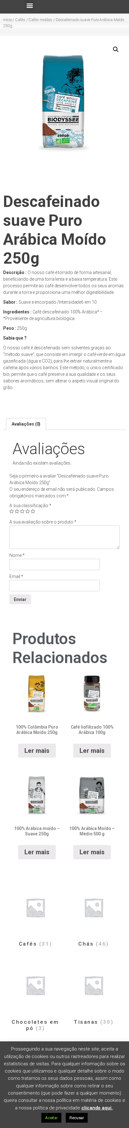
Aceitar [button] (51, 1117)
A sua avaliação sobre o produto (42, 521)
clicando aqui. (97, 1108)
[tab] (26, 424)
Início (7, 19)
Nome (16, 555)
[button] (29, 5)
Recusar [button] (77, 1117)
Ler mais (36, 750)
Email (16, 576)
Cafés (20, 19)
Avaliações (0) (26, 424)
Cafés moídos (40, 19)
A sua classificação (30, 505)
